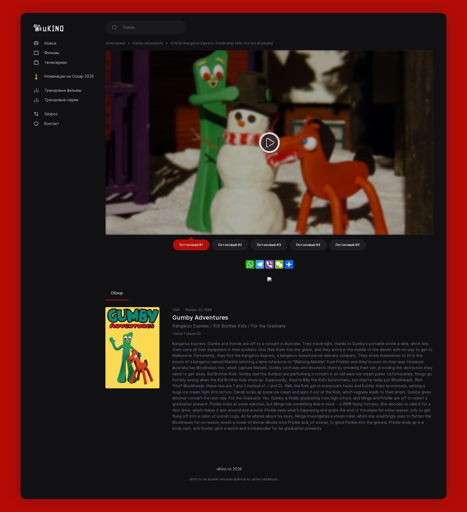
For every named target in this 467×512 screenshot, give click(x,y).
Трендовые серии (61, 99)
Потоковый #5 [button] (348, 245)
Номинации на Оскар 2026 (69, 76)
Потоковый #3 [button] (269, 245)
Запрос (51, 113)
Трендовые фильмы (62, 90)
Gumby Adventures (147, 43)
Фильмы (51, 52)
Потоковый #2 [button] (230, 245)
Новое (50, 43)
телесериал (55, 62)
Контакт (51, 123)
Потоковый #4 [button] (308, 245)
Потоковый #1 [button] (191, 245)
